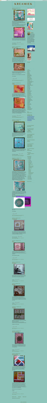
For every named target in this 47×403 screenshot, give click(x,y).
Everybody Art (29, 131)
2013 (29, 158)
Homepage (19, 396)
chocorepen (28, 82)
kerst (28, 88)
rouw (17, 281)
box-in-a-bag (29, 78)
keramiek (28, 87)
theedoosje (28, 104)
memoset (28, 94)
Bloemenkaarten (15, 47)
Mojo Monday (29, 126)
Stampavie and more (30, 137)
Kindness (14, 307)
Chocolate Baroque (31, 172)
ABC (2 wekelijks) (29, 135)
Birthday (13, 284)
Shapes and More (29, 146)
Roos (13, 241)
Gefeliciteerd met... (15, 159)
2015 (29, 157)
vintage (15, 304)
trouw (17, 238)
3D (27, 71)
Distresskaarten (15, 354)
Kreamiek (23, 3)
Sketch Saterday (29, 150)
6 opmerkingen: (22, 215)
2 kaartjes (14, 9)
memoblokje (28, 93)
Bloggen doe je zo (29, 112)
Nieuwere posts (14, 396)
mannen (28, 92)
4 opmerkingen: (22, 259)
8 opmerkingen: (22, 155)
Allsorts (28, 149)
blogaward (28, 77)
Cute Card (28, 141)
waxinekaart (28, 109)
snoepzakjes (29, 99)
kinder (28, 89)
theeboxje (28, 103)
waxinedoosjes (29, 108)
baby (28, 73)
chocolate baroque (16, 117)
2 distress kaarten (15, 120)
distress (15, 44)
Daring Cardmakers (29, 145)
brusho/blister (29, 79)
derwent (28, 83)
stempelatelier (29, 100)
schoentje (28, 98)
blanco (28, 76)
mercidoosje (29, 95)
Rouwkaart (14, 263)
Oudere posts (24, 396)
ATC (27, 72)
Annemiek (32, 32)
